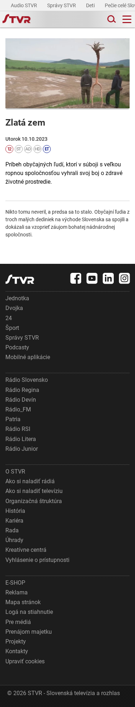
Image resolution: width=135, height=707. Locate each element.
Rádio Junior (21, 448)
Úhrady (14, 540)
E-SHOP (15, 582)
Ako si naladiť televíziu (34, 491)
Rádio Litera (20, 439)
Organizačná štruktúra (33, 501)
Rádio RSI (17, 428)
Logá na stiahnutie (29, 611)
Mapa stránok (23, 602)
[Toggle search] (111, 19)
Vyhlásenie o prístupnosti (37, 560)
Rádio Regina (22, 390)
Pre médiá (18, 622)
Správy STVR (62, 5)
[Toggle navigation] (127, 19)
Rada (12, 530)
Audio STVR (24, 5)
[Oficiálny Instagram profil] (124, 278)
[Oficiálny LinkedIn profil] (108, 278)
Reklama (16, 592)
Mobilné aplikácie (27, 357)
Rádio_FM (18, 409)
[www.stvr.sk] (19, 279)
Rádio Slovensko (26, 379)
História (15, 510)
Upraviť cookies (25, 661)
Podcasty (17, 347)
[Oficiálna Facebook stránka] (76, 278)
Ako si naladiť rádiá (30, 481)
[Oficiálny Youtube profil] (92, 278)
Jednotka (17, 298)
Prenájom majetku (28, 631)
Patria (13, 419)
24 (8, 318)
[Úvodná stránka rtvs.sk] (16, 19)
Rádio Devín (20, 399)
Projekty (15, 641)
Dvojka (14, 308)
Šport (12, 327)
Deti (91, 5)
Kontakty (16, 651)
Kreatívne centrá (25, 549)
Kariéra (14, 520)
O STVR (15, 471)
